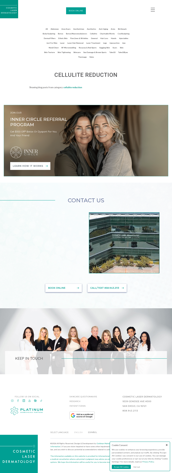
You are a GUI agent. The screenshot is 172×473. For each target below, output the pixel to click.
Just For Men (51, 43)
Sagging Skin (104, 48)
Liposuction (114, 43)
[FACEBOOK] (18, 401)
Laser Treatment (93, 43)
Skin (121, 48)
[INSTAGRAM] (12, 401)
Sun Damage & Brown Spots (95, 52)
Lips (124, 43)
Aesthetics (91, 29)
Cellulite (93, 34)
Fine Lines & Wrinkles (79, 38)
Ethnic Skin (62, 38)
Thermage (82, 57)
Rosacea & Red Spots (88, 48)
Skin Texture (49, 52)
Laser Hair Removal (75, 43)
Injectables (123, 38)
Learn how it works (28, 166)
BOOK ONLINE (76, 11)
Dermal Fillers (50, 38)
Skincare (77, 52)
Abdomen (55, 29)
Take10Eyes (123, 52)
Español (92, 432)
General (94, 38)
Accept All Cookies (121, 467)
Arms (113, 29)
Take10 (112, 52)
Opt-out (136, 467)
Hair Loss (104, 38)
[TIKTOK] (41, 401)
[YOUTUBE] (29, 401)
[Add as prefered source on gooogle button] (82, 419)
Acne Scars (66, 29)
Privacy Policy (148, 462)
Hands (113, 38)
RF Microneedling (68, 48)
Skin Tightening (64, 52)
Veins (91, 57)
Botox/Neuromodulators (76, 34)
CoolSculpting (123, 34)
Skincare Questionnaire (83, 397)
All (47, 29)
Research (75, 401)
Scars (115, 48)
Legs (105, 43)
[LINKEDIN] (24, 401)
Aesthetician (78, 29)
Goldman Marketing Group (108, 443)
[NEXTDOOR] (35, 401)
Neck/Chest (54, 48)
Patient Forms (78, 406)
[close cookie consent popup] (166, 445)
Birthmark (122, 29)
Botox (60, 34)
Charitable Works (107, 34)
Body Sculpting (49, 34)
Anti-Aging (103, 29)
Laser (62, 43)
